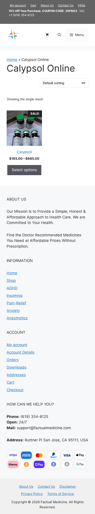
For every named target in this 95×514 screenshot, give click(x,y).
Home (12, 59)
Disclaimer (67, 486)
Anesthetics (17, 318)
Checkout (15, 390)
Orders (13, 360)
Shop (11, 280)
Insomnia (15, 295)
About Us (47, 5)
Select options (24, 170)
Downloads (17, 367)
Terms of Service (60, 494)
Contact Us (66, 5)
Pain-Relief (16, 303)
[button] (59, 35)
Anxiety (13, 310)
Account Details (20, 352)
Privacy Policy (32, 494)
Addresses (16, 375)
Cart (33, 5)
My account (18, 5)
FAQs (81, 5)
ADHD (12, 288)
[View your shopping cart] (47, 35)
